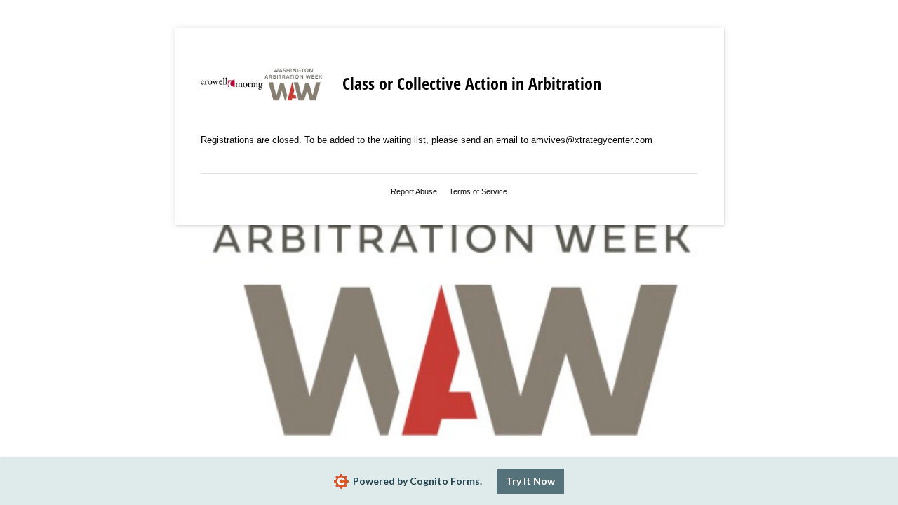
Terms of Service (478, 191)
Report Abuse (414, 191)
